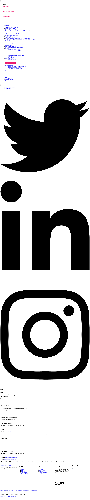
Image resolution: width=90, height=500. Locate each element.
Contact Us (7, 81)
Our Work (4, 26)
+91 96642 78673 (6, 6)
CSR (6, 77)
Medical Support (8, 64)
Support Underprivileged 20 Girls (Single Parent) (17, 66)
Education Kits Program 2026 (11, 31)
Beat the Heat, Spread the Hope (11, 35)
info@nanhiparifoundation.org (8, 11)
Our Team (7, 25)
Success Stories (5, 75)
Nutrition (7, 51)
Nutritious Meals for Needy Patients (15, 53)
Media (6, 70)
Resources (4, 69)
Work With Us (8, 80)
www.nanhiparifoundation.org (11, 429)
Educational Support (9, 65)
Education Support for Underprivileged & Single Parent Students (17, 38)
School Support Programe (10, 37)
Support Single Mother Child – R (14, 67)
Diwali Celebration (11, 57)
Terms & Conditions (34, 490)
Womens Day (8, 36)
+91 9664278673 (60, 478)
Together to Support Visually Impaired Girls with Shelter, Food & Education (20, 39)
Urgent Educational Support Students (15, 68)
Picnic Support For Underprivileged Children (14, 47)
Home (4, 20)
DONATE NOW (4, 83)
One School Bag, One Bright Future (15, 50)
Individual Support (9, 79)
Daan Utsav (10, 56)
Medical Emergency (43, 470)
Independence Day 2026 (10, 28)
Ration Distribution (9, 54)
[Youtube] (62, 483)
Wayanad (9, 60)
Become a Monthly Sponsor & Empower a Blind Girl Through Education (19, 43)
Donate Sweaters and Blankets (11, 46)
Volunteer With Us (9, 78)
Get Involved (5, 76)
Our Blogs (7, 74)
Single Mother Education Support (11, 41)
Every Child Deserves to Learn (14, 49)
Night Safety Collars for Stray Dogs (12, 33)
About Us (7, 23)
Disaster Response (8, 58)
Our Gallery (10, 71)
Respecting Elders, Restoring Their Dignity (16, 55)
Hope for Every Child (10, 62)
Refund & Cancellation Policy (24, 490)
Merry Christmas (8, 45)
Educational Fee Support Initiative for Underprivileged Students (17, 30)
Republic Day (8, 40)
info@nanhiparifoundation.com (63, 476)
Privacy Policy (3, 490)
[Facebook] (56, 483)
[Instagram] (59, 483)
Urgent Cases (5, 61)
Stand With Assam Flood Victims (11, 27)
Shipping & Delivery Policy (12, 490)
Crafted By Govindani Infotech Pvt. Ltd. (8, 496)
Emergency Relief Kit (12, 59)
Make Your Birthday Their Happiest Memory (14, 44)
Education (7, 48)
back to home (3, 400)
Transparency (8, 24)
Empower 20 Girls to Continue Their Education (14, 34)
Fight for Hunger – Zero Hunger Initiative (13, 29)
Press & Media (11, 72)
